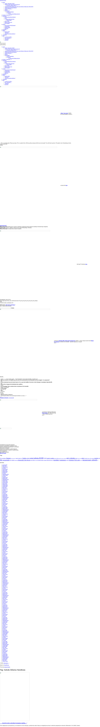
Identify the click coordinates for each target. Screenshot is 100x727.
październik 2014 (5, 582)
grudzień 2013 (5, 593)
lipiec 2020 (4, 512)
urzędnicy (57, 460)
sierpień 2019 (4, 524)
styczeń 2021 (4, 506)
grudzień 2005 (5, 642)
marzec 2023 (4, 483)
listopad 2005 (4, 643)
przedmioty (4, 29)
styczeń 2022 (4, 494)
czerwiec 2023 (5, 481)
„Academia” (4, 34)
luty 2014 (4, 591)
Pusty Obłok (9, 20)
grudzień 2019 (5, 520)
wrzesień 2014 (5, 583)
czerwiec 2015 (5, 574)
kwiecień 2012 (5, 614)
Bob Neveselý (3, 225)
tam (86, 264)
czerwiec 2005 (5, 648)
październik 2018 (5, 534)
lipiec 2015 (4, 573)
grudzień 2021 (5, 495)
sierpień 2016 (4, 561)
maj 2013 (4, 600)
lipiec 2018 (4, 537)
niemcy (76, 458)
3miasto (8, 458)
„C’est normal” (7, 397)
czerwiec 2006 (5, 636)
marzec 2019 (4, 529)
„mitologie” (7, 83)
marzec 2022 (4, 492)
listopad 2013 (4, 594)
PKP (99, 458)
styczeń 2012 (4, 617)
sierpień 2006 (4, 634)
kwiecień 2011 (5, 626)
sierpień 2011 (4, 622)
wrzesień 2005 (5, 645)
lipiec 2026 (4, 465)
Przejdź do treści (3, 0)
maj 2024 (4, 476)
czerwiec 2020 (5, 513)
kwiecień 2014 (5, 589)
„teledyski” (7, 32)
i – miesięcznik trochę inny (9, 19)
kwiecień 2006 (5, 638)
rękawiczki (16, 460)
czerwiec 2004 (5, 661)
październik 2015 (5, 571)
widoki (3, 30)
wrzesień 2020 (5, 510)
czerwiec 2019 (5, 526)
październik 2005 (5, 644)
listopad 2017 (4, 546)
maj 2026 (4, 468)
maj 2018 (4, 540)
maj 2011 (4, 625)
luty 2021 (4, 505)
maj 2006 (4, 637)
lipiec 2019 (4, 525)
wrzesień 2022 (5, 485)
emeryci (19, 458)
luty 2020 (4, 518)
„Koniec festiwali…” (8, 8)
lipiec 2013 (4, 598)
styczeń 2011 (4, 629)
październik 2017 (5, 547)
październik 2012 (5, 607)
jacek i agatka (50, 458)
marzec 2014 (4, 590)
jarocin (55, 458)
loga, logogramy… (8, 37)
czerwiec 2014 (5, 587)
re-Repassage (7, 26)
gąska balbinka (34, 458)
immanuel (6, 28)
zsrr (97, 460)
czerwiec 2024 (5, 475)
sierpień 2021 (4, 499)
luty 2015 (4, 578)
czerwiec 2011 (5, 624)
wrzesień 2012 (5, 608)
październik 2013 (5, 595)
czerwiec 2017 (5, 551)
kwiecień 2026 (5, 469)
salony (33, 460)
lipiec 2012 (4, 611)
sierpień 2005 (4, 646)
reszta (3, 35)
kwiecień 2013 (5, 601)
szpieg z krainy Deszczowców (46, 460)
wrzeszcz (71, 460)
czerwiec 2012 (5, 612)
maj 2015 (4, 575)
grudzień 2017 (5, 545)
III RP (41, 458)
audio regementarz (10, 11)
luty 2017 (4, 555)
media (60, 458)
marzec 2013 (4, 602)
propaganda (6, 460)
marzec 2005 (4, 651)
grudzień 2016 (5, 557)
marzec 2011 (4, 627)
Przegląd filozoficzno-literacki (10, 17)
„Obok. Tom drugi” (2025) (9, 3)
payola (86, 458)
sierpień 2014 (4, 584)
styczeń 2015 (4, 579)
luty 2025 (4, 473)
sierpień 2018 (4, 536)
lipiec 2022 (4, 487)
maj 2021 (4, 502)
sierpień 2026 (4, 464)
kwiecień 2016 (5, 566)
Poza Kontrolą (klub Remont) (10, 25)
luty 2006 (4, 640)
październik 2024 (5, 474)
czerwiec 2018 (5, 539)
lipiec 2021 (4, 500)
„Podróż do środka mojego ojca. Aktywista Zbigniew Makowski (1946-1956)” (19, 6)
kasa (58, 458)
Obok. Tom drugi (64, 113)
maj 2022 (4, 489)
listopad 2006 (4, 630)
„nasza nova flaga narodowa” (10, 33)
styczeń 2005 (4, 653)
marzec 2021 (4, 504)
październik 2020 (5, 509)
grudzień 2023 (5, 477)
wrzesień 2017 (5, 548)
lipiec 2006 (4, 635)
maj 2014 (4, 588)
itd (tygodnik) (7, 23)
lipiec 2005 (4, 647)
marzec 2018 (4, 542)
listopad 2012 (4, 606)
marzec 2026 (4, 470)
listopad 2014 (4, 581)
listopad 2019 (4, 521)
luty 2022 (4, 493)
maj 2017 (4, 552)
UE (52, 460)
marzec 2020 (4, 517)
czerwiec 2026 (5, 466)
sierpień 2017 (4, 549)
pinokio (96, 458)
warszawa (63, 460)
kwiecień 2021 (5, 503)
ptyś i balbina (12, 460)
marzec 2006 (4, 639)
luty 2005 (4, 652)
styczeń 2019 (4, 531)
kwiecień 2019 (5, 528)
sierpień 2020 (4, 511)
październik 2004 (5, 656)
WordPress (6, 665)
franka (24, 458)
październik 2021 (5, 497)
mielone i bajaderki (63, 458)
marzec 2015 (4, 577)
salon (31, 460)
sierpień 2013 (4, 597)
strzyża (36, 460)
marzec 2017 (4, 554)
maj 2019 (4, 527)
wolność (67, 460)
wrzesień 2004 (5, 658)
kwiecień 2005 (5, 650)
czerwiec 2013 (5, 599)
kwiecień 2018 (5, 541)
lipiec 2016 (4, 563)
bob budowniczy (13, 458)
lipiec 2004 (4, 660)
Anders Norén (7, 667)
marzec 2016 (4, 567)
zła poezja (6, 40)
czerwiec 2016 (5, 564)
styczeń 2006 (4, 641)
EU (21, 458)
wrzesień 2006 (5, 632)
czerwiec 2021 (5, 501)
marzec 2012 (4, 615)
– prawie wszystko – (8, 36)
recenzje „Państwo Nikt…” (12, 5)
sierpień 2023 (4, 480)
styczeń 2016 (4, 569)
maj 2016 (4, 565)
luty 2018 (4, 543)
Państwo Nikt (89, 458)
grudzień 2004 (5, 654)
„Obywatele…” (6, 663)
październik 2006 (5, 631)
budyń (17, 458)
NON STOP (7, 21)
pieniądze (93, 458)
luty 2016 (4, 568)
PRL (1, 460)
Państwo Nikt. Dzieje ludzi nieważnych (67, 340)
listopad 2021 (4, 496)
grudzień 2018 (5, 532)
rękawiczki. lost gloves (24, 460)
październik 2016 (5, 559)
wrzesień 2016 (5, 560)
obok (78, 458)
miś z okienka (70, 458)
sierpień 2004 (4, 659)
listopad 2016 (4, 558)
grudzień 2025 (5, 471)
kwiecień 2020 (5, 516)
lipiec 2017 (4, 550)
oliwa (80, 458)
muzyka (3, 24)
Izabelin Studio (7, 27)
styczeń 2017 (4, 556)
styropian (39, 460)
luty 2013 (4, 603)
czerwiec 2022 (5, 488)
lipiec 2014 (4, 585)
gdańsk (28, 458)
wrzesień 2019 (5, 523)
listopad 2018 (4, 533)
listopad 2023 (4, 478)
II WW (45, 458)
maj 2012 (4, 613)
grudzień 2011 (5, 618)
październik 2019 (5, 522)
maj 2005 (4, 649)
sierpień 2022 (4, 486)
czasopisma (4, 16)
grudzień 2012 (5, 605)
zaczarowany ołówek (90, 460)
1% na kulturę (3, 458)
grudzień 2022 (5, 484)
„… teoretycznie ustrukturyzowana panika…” (13, 723)
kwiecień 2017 (5, 553)
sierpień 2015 (4, 572)
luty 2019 (4, 530)
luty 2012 (4, 616)
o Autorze (9, 12)
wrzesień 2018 (5, 535)
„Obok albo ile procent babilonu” (11, 7)
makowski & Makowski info (14, 13)
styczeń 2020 (4, 519)
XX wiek (81, 460)
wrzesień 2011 (5, 621)
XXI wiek (77, 460)
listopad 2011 (4, 619)
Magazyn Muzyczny (8, 22)
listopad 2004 (4, 655)
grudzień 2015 (5, 570)
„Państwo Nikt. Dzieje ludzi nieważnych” (12, 4)
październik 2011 (5, 620)
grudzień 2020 (5, 507)
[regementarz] (7, 10)
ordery (83, 458)
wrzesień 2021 (5, 498)
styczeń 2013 (4, 604)
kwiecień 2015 (5, 576)
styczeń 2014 (4, 592)
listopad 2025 (4, 472)
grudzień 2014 (5, 580)
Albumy (6, 9)
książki (3, 2)
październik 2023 (5, 479)
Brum (6, 18)
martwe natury (7, 31)
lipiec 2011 (4, 623)
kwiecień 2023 (5, 482)
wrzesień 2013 (5, 596)
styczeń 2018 (4, 544)
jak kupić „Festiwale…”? (7, 14)
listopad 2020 (4, 508)
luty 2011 (4, 628)
